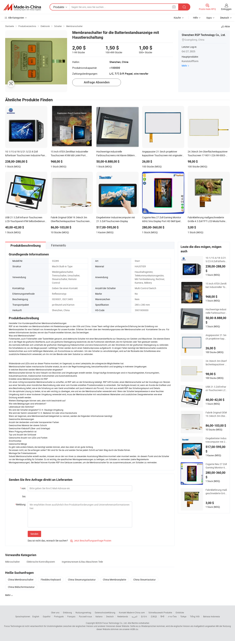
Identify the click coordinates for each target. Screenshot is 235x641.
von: (23, 488)
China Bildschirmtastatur (21, 587)
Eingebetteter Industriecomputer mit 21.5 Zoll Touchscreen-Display (216, 440)
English (35, 616)
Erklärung (67, 612)
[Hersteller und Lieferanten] (22, 7)
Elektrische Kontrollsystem (41, 561)
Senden (34, 533)
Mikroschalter (12, 561)
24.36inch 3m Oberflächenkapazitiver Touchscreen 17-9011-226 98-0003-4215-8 (216, 362)
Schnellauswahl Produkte (160, 612)
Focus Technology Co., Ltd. (114, 623)
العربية (134, 616)
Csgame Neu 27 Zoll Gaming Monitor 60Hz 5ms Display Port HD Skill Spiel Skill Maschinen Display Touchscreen (216, 465)
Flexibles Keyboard (51, 579)
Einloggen (226, 9)
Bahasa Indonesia (211, 616)
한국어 (144, 616)
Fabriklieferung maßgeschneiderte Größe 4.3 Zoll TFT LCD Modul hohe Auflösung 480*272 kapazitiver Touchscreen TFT (216, 491)
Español (46, 616)
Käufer (177, 17)
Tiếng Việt (195, 616)
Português (59, 616)
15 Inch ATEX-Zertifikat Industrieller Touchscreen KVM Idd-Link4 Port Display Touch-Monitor (216, 285)
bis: (24, 496)
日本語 (154, 616)
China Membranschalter (21, 579)
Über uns (55, 612)
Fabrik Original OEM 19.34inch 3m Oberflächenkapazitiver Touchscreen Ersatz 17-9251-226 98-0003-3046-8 (216, 414)
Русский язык (85, 616)
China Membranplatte (114, 579)
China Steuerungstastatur (82, 579)
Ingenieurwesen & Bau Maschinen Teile (82, 561)
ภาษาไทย (172, 616)
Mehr (184, 65)
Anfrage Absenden (97, 82)
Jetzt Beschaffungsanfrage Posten (90, 540)
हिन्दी (162, 616)
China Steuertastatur (144, 579)
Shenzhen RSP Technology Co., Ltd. (204, 35)
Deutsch (110, 616)
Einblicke (180, 612)
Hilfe (195, 17)
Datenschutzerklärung (105, 612)
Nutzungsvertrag (83, 612)
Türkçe (183, 616)
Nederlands (122, 616)
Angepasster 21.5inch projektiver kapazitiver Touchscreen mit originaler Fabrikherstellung (216, 336)
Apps (209, 17)
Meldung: (20, 504)
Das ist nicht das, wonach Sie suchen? (48, 540)
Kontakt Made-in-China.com (132, 612)
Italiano (99, 616)
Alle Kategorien (16, 17)
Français (71, 616)
